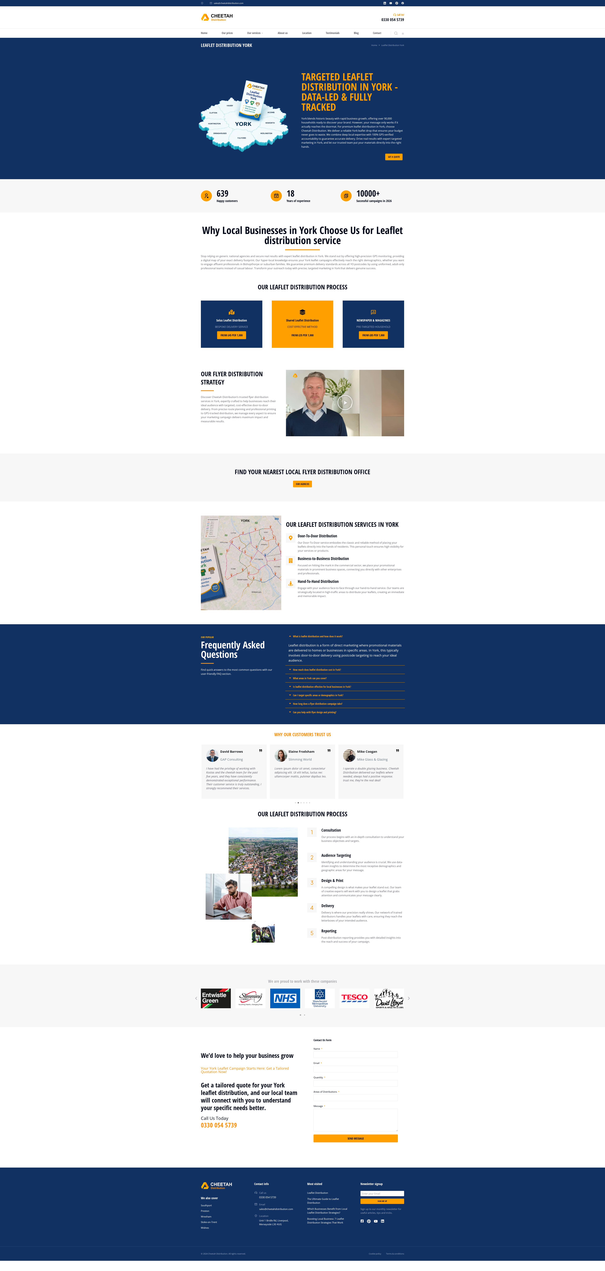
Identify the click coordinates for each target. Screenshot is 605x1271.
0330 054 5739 (392, 19)
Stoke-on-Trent (209, 1222)
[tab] (345, 636)
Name (317, 1048)
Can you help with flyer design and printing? (314, 712)
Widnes (205, 1227)
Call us (262, 1192)
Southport (206, 1205)
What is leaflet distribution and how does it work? (318, 636)
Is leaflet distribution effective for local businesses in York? (322, 686)
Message (318, 1106)
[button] (345, 403)
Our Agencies (302, 484)
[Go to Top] (598, 1264)
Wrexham (206, 1216)
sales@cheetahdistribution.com (228, 3)
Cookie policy (375, 1253)
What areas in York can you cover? (310, 678)
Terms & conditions (395, 1253)
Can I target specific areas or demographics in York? (318, 695)
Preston (205, 1210)
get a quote (394, 156)
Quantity (319, 1077)
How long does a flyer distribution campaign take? (317, 703)
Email (317, 1063)
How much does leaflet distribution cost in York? (317, 669)
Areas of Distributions (326, 1091)
